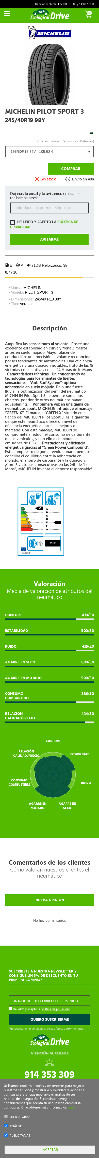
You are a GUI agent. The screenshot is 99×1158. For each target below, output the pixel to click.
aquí (71, 1107)
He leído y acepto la (44, 224)
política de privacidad (55, 1009)
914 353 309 (49, 1075)
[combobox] (49, 151)
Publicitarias (20, 1135)
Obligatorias (20, 1117)
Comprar (70, 169)
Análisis (16, 1126)
